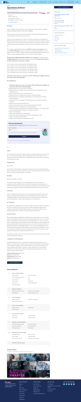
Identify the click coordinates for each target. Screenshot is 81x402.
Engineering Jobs (36, 389)
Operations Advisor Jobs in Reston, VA (61, 48)
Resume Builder (43, 2)
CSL (55, 27)
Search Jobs (21, 387)
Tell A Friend (50, 390)
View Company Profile (12, 22)
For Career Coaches (52, 389)
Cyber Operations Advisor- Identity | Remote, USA (61, 15)
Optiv (55, 17)
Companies (35, 2)
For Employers (50, 384)
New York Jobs (36, 384)
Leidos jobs (56, 38)
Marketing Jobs (36, 391)
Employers (70, 2)
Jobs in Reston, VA (58, 49)
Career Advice (22, 391)
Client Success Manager (59, 20)
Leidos (8, 5)
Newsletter (62, 2)
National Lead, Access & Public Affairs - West (63, 25)
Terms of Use (21, 393)
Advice (50, 2)
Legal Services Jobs (58, 51)
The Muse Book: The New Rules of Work (54, 386)
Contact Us (21, 397)
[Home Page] (5, 2)
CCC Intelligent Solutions (59, 22)
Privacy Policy (27, 140)
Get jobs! (24, 136)
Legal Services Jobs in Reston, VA (61, 52)
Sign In (77, 2)
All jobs (56, 40)
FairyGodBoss (22, 399)
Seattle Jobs (35, 387)
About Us (21, 384)
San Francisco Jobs (37, 386)
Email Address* (13, 128)
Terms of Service (21, 140)
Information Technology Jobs (39, 393)
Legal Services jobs (58, 35)
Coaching (55, 2)
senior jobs (56, 37)
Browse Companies (23, 389)
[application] (28, 366)
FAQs (20, 386)
